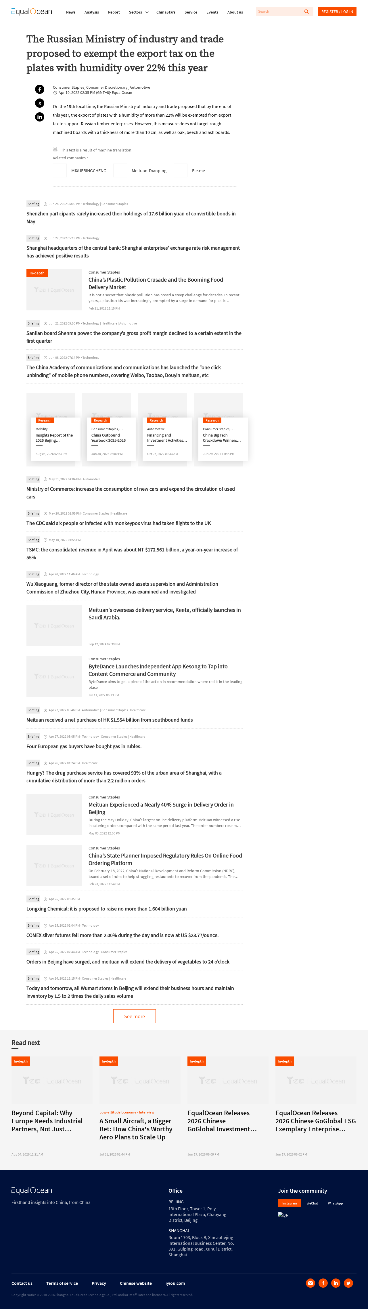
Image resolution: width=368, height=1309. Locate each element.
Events (212, 12)
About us (235, 12)
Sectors (135, 12)
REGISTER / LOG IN (337, 11)
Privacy (99, 1283)
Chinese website (136, 1283)
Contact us (22, 1283)
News (70, 12)
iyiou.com (175, 1283)
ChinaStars (165, 12)
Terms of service (62, 1283)
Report (114, 12)
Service (191, 12)
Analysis (92, 12)
